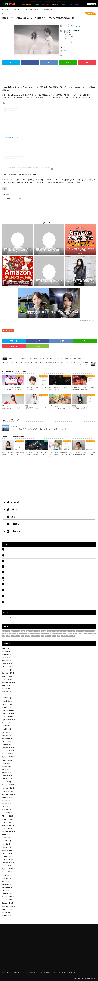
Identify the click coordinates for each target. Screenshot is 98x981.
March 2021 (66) (7, 850)
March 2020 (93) (7, 887)
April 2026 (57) (6, 660)
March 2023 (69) (7, 775)
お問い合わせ (73, 972)
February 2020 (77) (7, 890)
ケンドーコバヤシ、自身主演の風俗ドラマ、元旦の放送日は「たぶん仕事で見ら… (12, 388)
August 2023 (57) (7, 760)
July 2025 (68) (6, 688)
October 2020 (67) (7, 866)
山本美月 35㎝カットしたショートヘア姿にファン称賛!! (36, 388)
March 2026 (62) (7, 664)
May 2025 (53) (6, 695)
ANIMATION (45, 4)
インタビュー (5, 633)
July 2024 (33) (6, 726)
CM (9, 631)
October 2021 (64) (7, 828)
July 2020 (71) (6, 875)
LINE (12, 516)
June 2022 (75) (6, 803)
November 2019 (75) (8, 900)
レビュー (75, 633)
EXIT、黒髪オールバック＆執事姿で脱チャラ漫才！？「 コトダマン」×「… (60, 388)
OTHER (77, 4)
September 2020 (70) (8, 869)
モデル (70, 633)
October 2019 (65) (7, 903)
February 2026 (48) (7, 667)
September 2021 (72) (8, 831)
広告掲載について (32, 972)
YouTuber (49, 631)
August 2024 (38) (7, 723)
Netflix (23, 631)
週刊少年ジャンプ (66, 636)
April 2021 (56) (6, 847)
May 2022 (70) (6, 807)
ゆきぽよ (61, 631)
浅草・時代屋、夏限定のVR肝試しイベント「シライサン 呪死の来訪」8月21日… (36, 453)
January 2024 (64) (7, 744)
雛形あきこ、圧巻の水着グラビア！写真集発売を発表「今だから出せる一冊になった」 (31, 554)
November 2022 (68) (8, 788)
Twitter (14, 509)
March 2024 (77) (7, 738)
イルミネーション (80, 631)
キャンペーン (14, 633)
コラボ (34, 633)
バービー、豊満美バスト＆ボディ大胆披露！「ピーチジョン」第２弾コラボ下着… (60, 407)
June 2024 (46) (6, 729)
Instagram (15, 531)
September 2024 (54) (8, 720)
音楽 (73, 636)
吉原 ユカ (14, 426)
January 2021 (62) (7, 856)
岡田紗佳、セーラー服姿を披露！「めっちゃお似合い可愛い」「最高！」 (27, 549)
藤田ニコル (48, 636)
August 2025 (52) (7, 685)
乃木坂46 (86, 633)
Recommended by (84, 320)
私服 (42, 636)
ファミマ (40, 633)
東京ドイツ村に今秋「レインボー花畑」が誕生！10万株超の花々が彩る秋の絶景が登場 (31, 560)
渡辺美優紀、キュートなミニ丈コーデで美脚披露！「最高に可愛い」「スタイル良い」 (31, 584)
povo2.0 (33, 631)
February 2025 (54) (7, 704)
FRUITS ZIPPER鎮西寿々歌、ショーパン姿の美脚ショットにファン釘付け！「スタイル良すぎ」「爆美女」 (37, 572)
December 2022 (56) (8, 785)
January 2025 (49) (7, 707)
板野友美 (33, 636)
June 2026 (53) (6, 654)
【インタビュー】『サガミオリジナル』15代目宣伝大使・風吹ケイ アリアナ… (13, 407)
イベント (72, 631)
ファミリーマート (48, 633)
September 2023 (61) (8, 757)
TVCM (38, 631)
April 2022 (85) (6, 810)
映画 (22, 636)
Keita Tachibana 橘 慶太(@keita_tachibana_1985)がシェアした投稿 (27, 167)
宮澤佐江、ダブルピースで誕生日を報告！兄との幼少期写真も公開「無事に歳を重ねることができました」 (37, 596)
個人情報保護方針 (45, 972)
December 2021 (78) (8, 822)
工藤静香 (13, 636)
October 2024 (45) (7, 716)
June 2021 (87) (6, 841)
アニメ (66, 631)
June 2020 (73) (6, 878)
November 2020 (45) (8, 862)
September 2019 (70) (8, 906)
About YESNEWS (6, 972)
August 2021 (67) (7, 835)
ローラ (81, 633)
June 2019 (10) (6, 915)
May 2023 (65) (6, 769)
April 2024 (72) (6, 735)
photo (27, 631)
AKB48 (4, 631)
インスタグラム (91, 631)
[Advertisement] (49, 77)
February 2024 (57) (7, 741)
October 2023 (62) (7, 754)
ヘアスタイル (58, 633)
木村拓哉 (27, 636)
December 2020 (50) (8, 859)
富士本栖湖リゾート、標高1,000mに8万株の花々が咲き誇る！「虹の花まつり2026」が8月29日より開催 (36, 578)
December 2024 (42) (8, 710)
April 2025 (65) (6, 698)
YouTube (14, 524)
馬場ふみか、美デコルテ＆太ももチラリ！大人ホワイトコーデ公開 (36, 407)
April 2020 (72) (6, 884)
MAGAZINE (55, 4)
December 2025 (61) (8, 673)
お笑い (55, 631)
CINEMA (37, 4)
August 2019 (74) (7, 909)
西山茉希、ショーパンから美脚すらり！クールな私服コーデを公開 (83, 407)
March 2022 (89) (7, 813)
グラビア (29, 633)
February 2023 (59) (7, 779)
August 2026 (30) (7, 648)
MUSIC (70, 4)
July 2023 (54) (6, 763)
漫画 (39, 636)
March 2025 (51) (7, 701)
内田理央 (93, 633)
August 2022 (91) (7, 797)
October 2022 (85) (7, 791)
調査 (59, 636)
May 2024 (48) (6, 732)
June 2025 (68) (6, 692)
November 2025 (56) (8, 676)
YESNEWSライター (19, 972)
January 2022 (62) (7, 819)
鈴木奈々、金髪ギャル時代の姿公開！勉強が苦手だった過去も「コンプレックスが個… (60, 454)
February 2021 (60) (7, 853)
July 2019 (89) (6, 912)
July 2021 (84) (6, 838)
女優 (3, 636)
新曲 (19, 636)
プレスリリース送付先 (60, 972)
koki (19, 631)
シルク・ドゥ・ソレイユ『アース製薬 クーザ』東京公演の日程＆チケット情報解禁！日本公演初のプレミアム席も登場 (40, 590)
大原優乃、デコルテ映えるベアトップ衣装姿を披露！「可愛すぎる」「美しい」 (13, 453)
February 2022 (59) (7, 816)
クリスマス (22, 633)
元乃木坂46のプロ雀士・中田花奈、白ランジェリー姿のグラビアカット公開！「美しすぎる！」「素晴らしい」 (38, 602)
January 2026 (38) (7, 670)
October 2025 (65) (7, 679)
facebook (14, 502)
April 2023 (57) (6, 772)
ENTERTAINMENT (27, 4)
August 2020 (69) (7, 872)
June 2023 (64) (6, 766)
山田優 (8, 636)
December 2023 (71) (8, 747)
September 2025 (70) (8, 682)
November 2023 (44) (8, 751)
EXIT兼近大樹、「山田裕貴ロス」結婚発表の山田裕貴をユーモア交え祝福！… (83, 388)
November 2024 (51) (8, 713)
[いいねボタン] (4, 188)
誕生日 (54, 636)
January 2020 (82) (7, 893)
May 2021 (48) (6, 844)
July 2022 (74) (6, 800)
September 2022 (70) (8, 794)
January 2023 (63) (7, 782)
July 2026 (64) (6, 651)
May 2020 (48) (6, 881)
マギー (65, 633)
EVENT (63, 4)
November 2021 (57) (8, 825)
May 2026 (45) (6, 657)
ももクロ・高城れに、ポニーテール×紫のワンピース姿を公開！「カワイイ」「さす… (84, 453)
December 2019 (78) (8, 897)
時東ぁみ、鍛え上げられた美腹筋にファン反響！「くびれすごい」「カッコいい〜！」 (31, 566)
